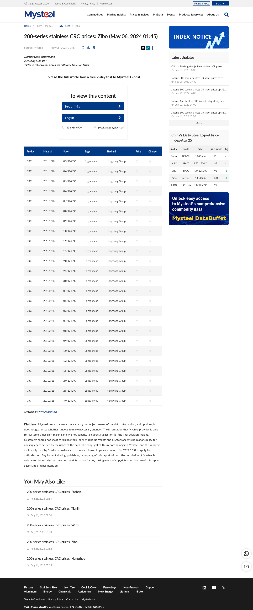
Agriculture (84, 591)
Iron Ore (69, 587)
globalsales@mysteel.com (111, 127)
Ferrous (28, 587)
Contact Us (72, 599)
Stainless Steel (48, 587)
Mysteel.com (106, 3)
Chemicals (65, 591)
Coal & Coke (88, 587)
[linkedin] (148, 48)
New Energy (105, 591)
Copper (150, 587)
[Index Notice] (199, 37)
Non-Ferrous (131, 587)
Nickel (139, 591)
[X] (143, 48)
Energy (47, 591)
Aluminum (30, 591)
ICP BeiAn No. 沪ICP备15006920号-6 (87, 607)
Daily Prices (64, 25)
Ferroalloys (110, 587)
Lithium (124, 591)
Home (27, 25)
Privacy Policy (88, 3)
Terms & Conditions (65, 3)
